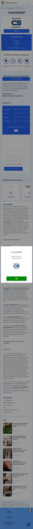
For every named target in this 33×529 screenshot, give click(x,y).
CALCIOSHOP (16, 252)
